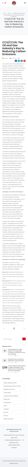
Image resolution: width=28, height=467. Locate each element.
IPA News (6, 58)
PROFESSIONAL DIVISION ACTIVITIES (12, 386)
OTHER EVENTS (7, 392)
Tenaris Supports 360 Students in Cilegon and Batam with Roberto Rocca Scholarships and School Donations (17, 368)
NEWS (5, 406)
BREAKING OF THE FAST (9, 389)
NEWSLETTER (7, 399)
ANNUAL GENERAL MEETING (10, 383)
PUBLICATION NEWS (8, 419)
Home (4, 13)
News (9, 13)
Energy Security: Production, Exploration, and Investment (16, 359)
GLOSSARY (6, 409)
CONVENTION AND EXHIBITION (11, 396)
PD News (6, 415)
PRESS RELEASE (7, 402)
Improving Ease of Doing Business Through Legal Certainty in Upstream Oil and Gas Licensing (16, 352)
